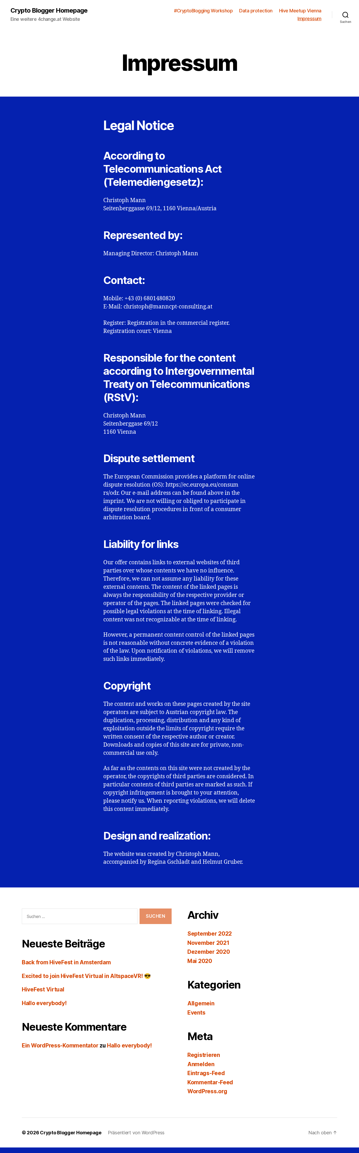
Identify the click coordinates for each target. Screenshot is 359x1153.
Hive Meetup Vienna (300, 10)
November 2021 (208, 943)
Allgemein (200, 1003)
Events (196, 1012)
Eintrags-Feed (206, 1073)
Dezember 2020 (208, 952)
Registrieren (203, 1055)
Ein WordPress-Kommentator (60, 1045)
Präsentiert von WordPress (136, 1132)
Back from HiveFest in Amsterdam (66, 962)
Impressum (309, 18)
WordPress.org (207, 1091)
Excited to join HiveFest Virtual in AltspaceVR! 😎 (86, 976)
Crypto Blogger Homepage (49, 10)
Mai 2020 (199, 961)
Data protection (256, 10)
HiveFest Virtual (43, 989)
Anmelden (200, 1064)
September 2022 (209, 933)
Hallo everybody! (44, 1003)
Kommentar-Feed (210, 1082)
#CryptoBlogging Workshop (203, 10)
